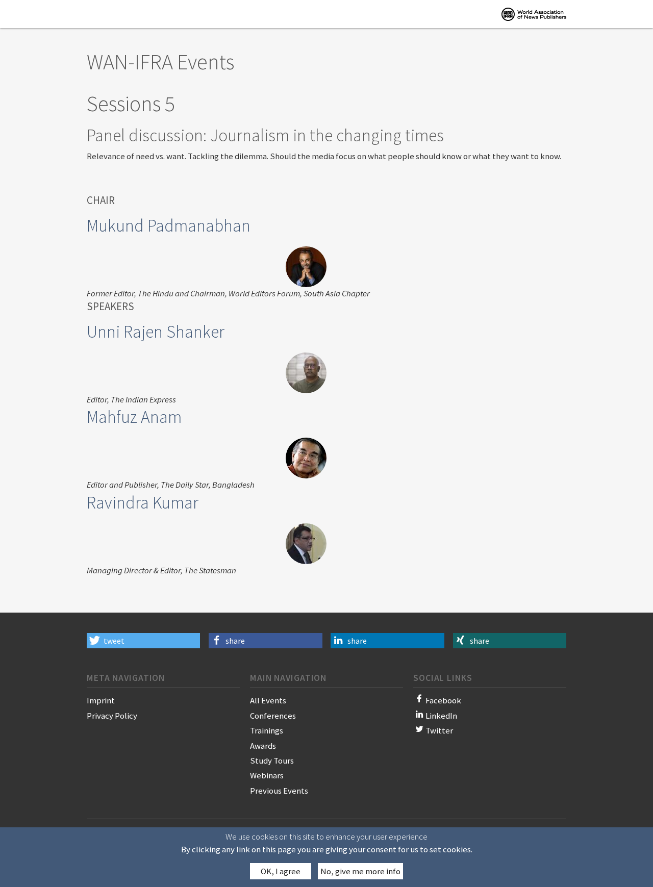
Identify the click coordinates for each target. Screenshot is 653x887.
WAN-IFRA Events (160, 61)
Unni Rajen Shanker (155, 331)
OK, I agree (280, 871)
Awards (263, 745)
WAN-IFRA (533, 14)
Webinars (267, 775)
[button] (143, 640)
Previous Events (279, 790)
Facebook (443, 700)
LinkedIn (441, 715)
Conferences (273, 715)
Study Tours (272, 760)
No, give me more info (360, 871)
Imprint (101, 700)
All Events (268, 700)
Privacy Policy (112, 715)
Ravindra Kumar (142, 502)
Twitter (439, 730)
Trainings (266, 730)
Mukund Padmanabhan (168, 225)
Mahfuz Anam (134, 416)
